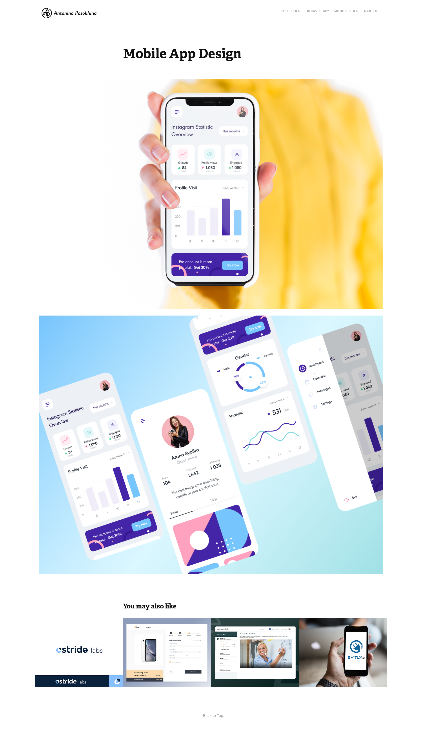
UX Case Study (317, 11)
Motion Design (346, 11)
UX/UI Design (290, 11)
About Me (371, 11)
